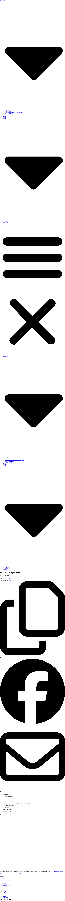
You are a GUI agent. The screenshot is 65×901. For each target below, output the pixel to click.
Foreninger (7, 110)
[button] (32, 289)
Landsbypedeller (8, 114)
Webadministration (6, 881)
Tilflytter (4, 116)
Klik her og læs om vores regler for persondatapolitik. (10, 873)
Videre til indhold (3, 0)
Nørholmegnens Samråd (10, 578)
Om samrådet (7, 219)
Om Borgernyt (5, 892)
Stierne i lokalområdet (9, 113)
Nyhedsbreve (5, 222)
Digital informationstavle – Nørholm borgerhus (14, 112)
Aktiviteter (5, 117)
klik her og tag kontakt (58, 871)
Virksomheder (8, 111)
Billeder (4, 891)
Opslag (4, 890)
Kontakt (6, 221)
